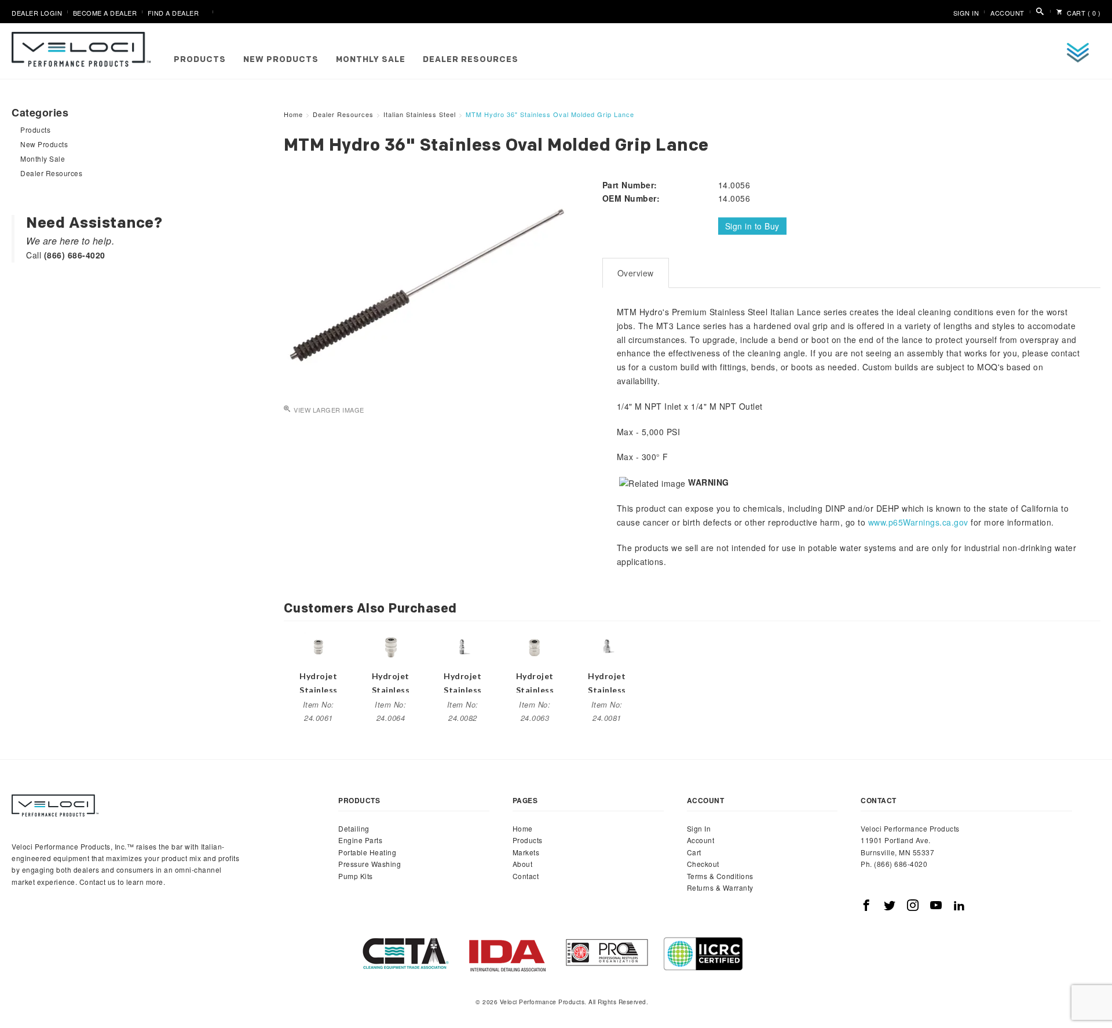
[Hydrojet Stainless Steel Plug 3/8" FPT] (607, 645)
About (523, 864)
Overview (635, 273)
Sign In (966, 12)
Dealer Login (37, 12)
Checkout (703, 864)
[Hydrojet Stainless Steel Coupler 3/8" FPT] (534, 645)
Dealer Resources (470, 60)
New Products (281, 60)
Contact (526, 876)
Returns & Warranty (720, 887)
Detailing (354, 828)
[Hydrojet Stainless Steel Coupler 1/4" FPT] (318, 645)
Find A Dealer (173, 12)
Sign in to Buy (752, 226)
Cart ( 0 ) (1083, 12)
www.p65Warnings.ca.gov (918, 522)
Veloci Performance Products (84, 49)
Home (523, 828)
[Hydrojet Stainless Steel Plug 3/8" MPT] (463, 645)
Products (200, 60)
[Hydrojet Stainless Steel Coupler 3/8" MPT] (390, 645)
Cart (694, 852)
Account (1007, 12)
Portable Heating (367, 852)
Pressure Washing (369, 864)
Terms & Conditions (720, 876)
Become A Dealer (105, 12)
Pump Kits (355, 876)
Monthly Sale (370, 60)
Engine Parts (360, 840)
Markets (526, 852)
